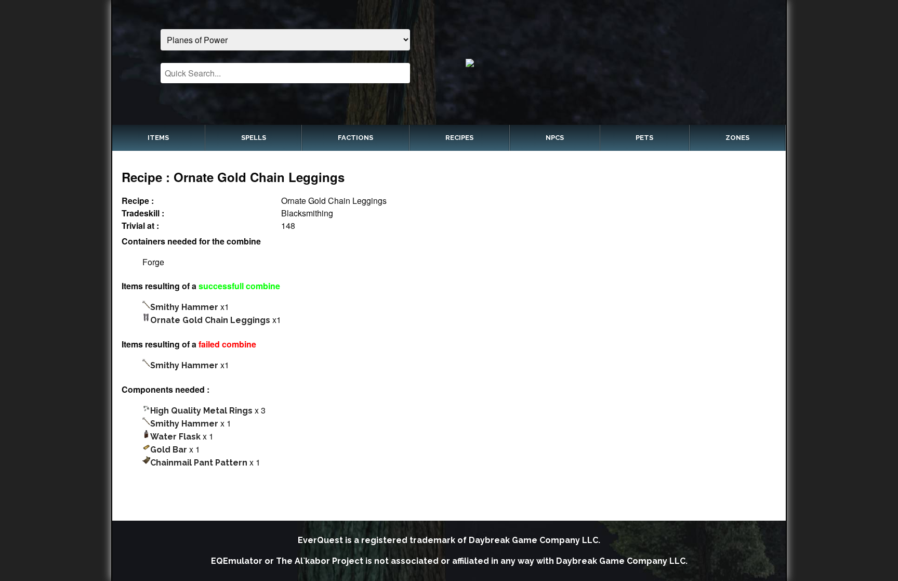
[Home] (613, 62)
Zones (737, 137)
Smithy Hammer (184, 307)
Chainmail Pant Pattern (198, 463)
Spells (253, 137)
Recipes (459, 137)
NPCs (555, 137)
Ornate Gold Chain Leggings (210, 320)
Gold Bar (168, 450)
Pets (644, 137)
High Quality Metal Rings (201, 411)
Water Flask (175, 437)
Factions (355, 137)
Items (158, 137)
